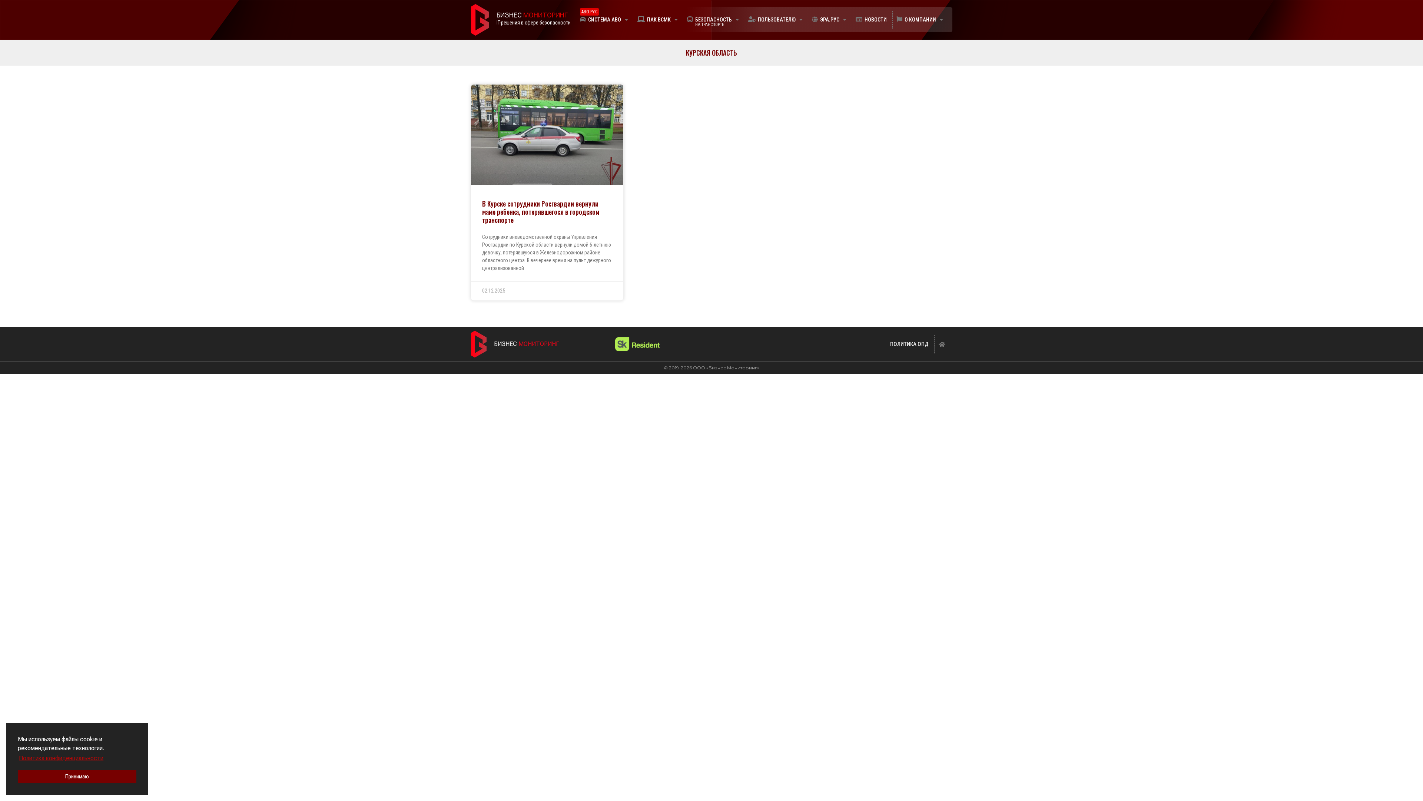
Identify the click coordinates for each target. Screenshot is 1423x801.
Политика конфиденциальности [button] (61, 758)
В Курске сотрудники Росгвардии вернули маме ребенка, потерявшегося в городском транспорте (540, 211)
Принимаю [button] (77, 776)
